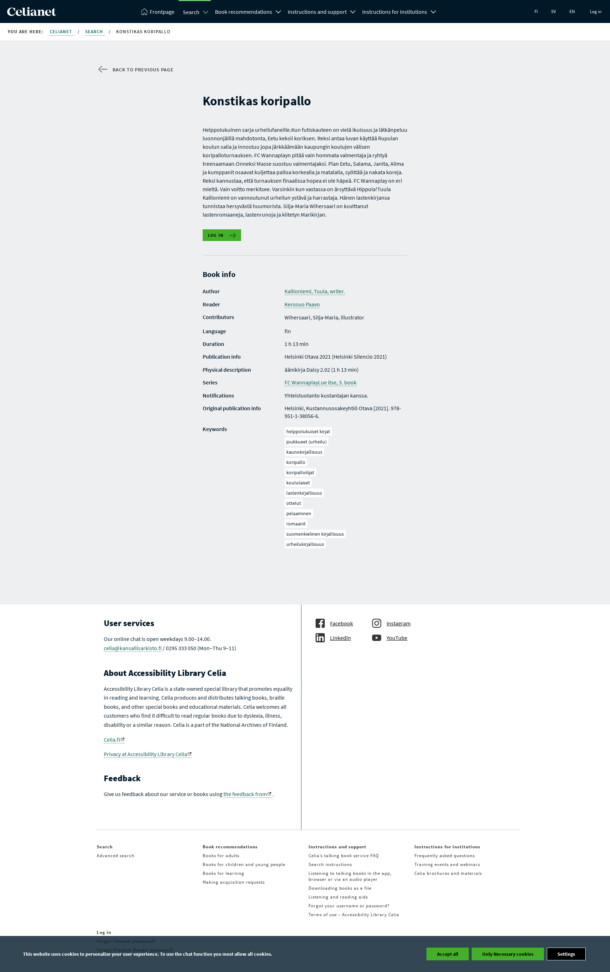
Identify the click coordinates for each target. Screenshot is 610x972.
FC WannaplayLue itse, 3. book (321, 382)
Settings (566, 954)
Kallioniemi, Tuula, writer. (315, 291)
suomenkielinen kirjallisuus (315, 534)
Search (191, 12)
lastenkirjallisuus (304, 493)
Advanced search (115, 856)
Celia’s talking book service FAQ (344, 856)
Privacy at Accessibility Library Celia (145, 754)
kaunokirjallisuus (304, 452)
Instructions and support (317, 11)
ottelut (293, 503)
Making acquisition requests (234, 882)
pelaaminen (298, 513)
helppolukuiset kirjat (308, 431)
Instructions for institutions (394, 11)
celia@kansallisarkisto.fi (133, 648)
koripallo (295, 462)
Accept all (447, 954)
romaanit (296, 523)
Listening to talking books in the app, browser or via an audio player (350, 876)
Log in (596, 11)
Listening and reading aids (338, 897)
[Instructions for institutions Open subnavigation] (433, 11)
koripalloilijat (300, 472)
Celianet (61, 32)
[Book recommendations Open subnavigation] (278, 11)
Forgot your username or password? (349, 906)
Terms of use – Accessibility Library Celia (354, 915)
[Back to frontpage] (31, 14)
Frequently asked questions (444, 856)
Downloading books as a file (340, 888)
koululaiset (298, 482)
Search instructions (330, 864)
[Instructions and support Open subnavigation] (353, 11)
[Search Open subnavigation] (206, 12)
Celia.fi (112, 739)
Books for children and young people (244, 864)
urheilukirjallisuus (305, 544)
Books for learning (223, 873)
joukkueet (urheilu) (306, 441)
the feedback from (245, 793)
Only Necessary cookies (507, 954)
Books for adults (221, 856)
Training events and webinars (447, 864)
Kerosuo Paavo (302, 304)
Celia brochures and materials (448, 873)
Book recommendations (243, 11)
